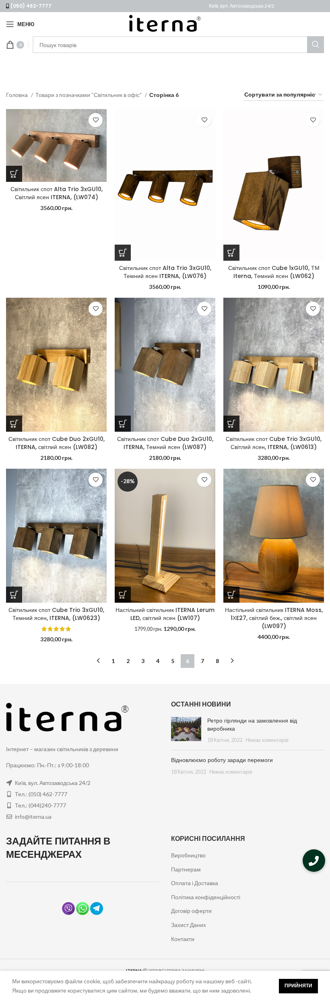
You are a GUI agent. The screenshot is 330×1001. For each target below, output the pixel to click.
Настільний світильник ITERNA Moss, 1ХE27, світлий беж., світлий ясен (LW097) (274, 618)
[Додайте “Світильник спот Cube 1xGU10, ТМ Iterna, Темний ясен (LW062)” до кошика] (231, 253)
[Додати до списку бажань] (96, 120)
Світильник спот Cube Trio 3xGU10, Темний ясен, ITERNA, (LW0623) (56, 614)
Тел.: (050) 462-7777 (41, 794)
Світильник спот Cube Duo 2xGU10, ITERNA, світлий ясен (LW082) (56, 443)
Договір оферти (191, 910)
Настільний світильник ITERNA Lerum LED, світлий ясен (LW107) (165, 614)
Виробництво (188, 855)
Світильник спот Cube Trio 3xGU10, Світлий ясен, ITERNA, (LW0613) (274, 443)
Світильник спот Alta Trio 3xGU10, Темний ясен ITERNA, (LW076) (165, 272)
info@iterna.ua (33, 816)
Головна (17, 94)
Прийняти (298, 985)
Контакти (182, 938)
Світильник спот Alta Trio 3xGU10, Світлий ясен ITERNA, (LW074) (56, 193)
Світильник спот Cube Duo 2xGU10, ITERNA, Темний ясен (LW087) (165, 443)
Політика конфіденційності (205, 897)
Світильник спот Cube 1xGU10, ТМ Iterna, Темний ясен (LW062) (274, 272)
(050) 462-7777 (31, 5)
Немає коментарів (267, 740)
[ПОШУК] (315, 44)
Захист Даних (188, 924)
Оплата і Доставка (194, 882)
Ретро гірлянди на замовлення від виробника (252, 725)
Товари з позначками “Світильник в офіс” (89, 94)
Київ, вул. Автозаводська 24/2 (241, 6)
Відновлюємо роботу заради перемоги (222, 760)
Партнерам (186, 869)
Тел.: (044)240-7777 (40, 805)
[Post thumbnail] (186, 730)
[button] (314, 860)
